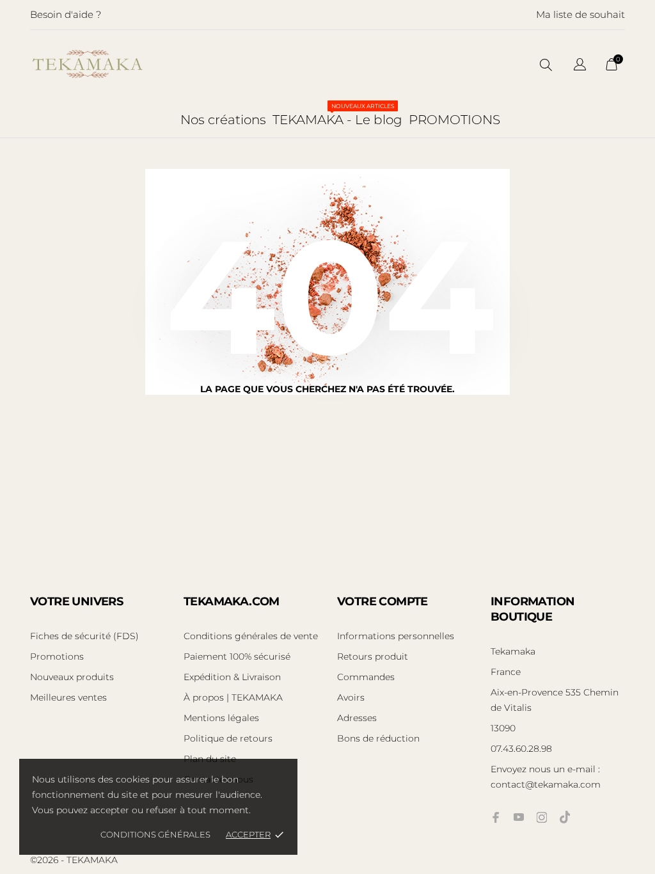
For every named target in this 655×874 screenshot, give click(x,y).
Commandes (366, 677)
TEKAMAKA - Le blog (337, 114)
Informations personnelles (395, 636)
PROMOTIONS (454, 119)
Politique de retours (228, 738)
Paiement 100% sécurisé (237, 656)
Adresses (357, 718)
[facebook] (496, 817)
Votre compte (382, 601)
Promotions (57, 656)
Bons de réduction (378, 738)
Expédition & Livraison (232, 677)
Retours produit (372, 656)
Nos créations (223, 119)
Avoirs (351, 697)
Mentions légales (221, 718)
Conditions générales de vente (251, 636)
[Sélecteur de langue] (580, 66)
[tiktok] (565, 817)
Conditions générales (155, 834)
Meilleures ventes (68, 697)
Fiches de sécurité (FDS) (84, 636)
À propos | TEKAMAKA (233, 697)
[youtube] (519, 817)
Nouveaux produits (72, 677)
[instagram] (542, 817)
